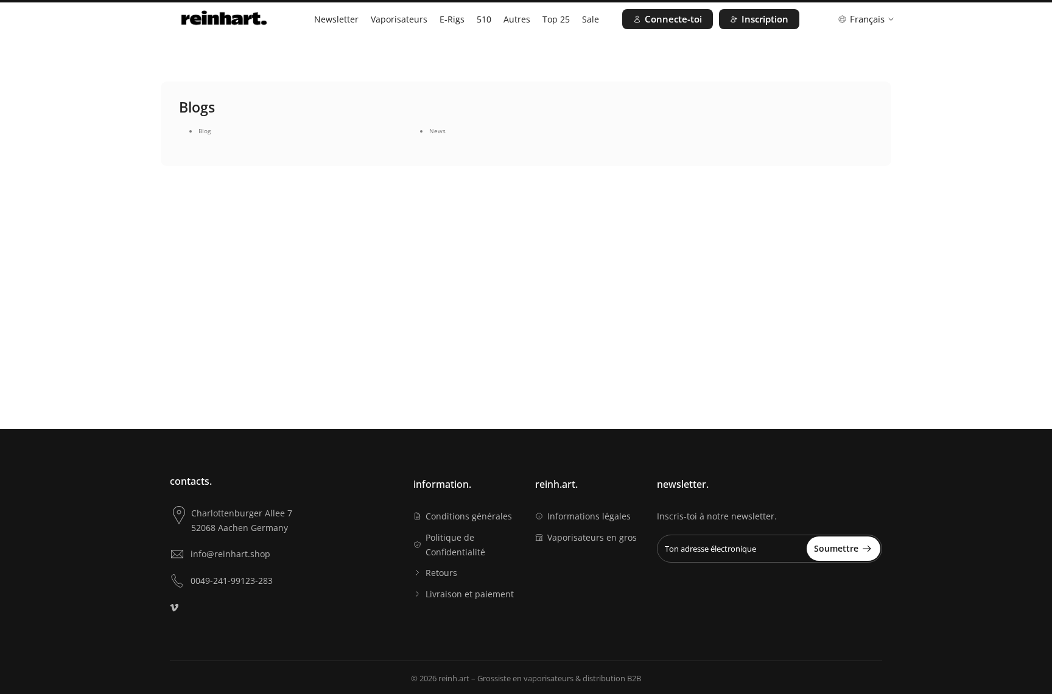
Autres (516, 19)
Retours (441, 572)
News (437, 131)
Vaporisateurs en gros (592, 537)
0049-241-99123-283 (232, 580)
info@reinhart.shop (230, 554)
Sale (590, 19)
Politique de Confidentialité (455, 545)
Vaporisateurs (399, 19)
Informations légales (589, 516)
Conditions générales (469, 516)
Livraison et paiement (470, 594)
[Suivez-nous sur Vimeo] (174, 607)
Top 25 (556, 19)
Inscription (765, 19)
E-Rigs (452, 19)
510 (484, 19)
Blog (204, 131)
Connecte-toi (673, 19)
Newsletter (336, 19)
